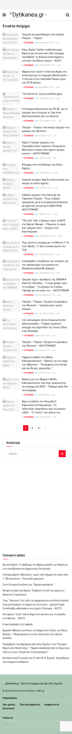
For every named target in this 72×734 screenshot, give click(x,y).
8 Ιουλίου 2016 (43, 336)
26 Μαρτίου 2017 (44, 188)
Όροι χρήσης (9, 704)
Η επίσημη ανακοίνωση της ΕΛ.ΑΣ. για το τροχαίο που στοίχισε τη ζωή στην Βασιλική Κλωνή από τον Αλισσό (45, 112)
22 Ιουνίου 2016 (44, 417)
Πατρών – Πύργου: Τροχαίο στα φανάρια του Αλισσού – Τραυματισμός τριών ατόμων (44, 305)
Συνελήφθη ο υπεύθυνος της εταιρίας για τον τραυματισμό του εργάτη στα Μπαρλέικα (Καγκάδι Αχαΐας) (45, 265)
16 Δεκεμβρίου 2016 (46, 295)
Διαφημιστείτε (51, 704)
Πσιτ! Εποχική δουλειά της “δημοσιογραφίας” (28, 584)
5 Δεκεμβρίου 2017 (45, 87)
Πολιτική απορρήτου (30, 704)
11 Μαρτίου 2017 (44, 214)
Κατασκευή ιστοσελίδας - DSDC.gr (27, 691)
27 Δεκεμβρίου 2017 (46, 65)
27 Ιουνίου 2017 (44, 158)
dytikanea (29, 43)
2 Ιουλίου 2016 (43, 373)
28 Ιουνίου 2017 (44, 136)
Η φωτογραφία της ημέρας (18, 624)
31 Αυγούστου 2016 (45, 314)
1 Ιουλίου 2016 (43, 395)
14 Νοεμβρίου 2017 (46, 98)
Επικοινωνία (9, 708)
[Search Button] (62, 453)
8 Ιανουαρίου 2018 (45, 43)
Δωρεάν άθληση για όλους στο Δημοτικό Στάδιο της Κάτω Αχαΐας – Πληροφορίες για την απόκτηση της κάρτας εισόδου (35, 634)
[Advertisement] (36, 4)
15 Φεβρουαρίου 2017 (46, 236)
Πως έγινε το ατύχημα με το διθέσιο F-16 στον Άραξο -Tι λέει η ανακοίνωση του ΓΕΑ (45, 246)
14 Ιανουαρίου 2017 (46, 273)
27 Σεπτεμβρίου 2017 (46, 121)
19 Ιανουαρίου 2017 (46, 255)
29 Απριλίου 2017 (44, 173)
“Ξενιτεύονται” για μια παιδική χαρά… (42, 93)
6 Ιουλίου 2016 (43, 350)
